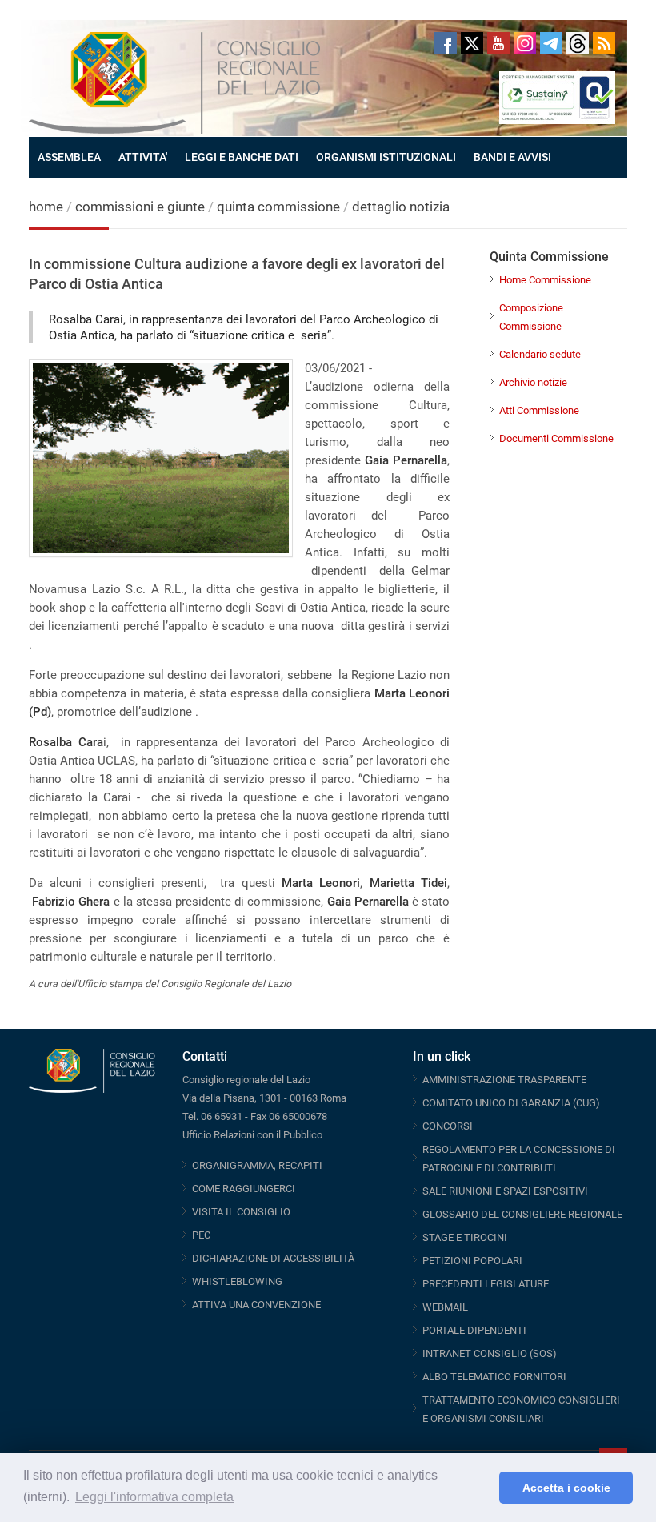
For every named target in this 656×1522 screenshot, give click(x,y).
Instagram (525, 43)
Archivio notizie (533, 382)
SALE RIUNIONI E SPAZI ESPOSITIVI (505, 1191)
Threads (577, 43)
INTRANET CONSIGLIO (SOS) (489, 1353)
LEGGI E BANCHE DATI (241, 157)
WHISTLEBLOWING (237, 1281)
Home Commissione (545, 280)
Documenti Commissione (556, 438)
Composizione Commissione (531, 317)
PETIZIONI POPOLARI (472, 1261)
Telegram (551, 43)
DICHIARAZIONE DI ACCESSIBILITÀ (273, 1258)
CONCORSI (447, 1126)
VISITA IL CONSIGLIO (241, 1212)
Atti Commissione (539, 410)
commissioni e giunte (140, 207)
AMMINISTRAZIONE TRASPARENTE (504, 1080)
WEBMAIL (445, 1307)
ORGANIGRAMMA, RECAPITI (257, 1165)
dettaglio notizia (401, 207)
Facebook (445, 43)
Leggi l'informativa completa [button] (154, 1497)
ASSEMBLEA (69, 157)
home (46, 207)
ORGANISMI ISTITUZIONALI (386, 157)
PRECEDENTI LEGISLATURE (485, 1284)
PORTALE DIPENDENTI (474, 1330)
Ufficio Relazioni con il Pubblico (252, 1135)
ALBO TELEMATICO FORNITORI (494, 1377)
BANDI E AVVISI (512, 157)
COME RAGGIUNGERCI (243, 1189)
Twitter (472, 43)
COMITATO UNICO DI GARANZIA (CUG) (511, 1103)
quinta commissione (278, 207)
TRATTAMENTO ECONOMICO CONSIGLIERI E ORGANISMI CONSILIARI (521, 1409)
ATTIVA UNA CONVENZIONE (256, 1305)
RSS (604, 43)
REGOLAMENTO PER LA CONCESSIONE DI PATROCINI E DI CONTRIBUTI (518, 1158)
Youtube (498, 43)
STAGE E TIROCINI (464, 1237)
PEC (201, 1235)
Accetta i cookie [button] (566, 1487)
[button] (483, 1487)
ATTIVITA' (142, 157)
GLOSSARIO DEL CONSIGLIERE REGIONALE (522, 1214)
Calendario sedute (540, 354)
